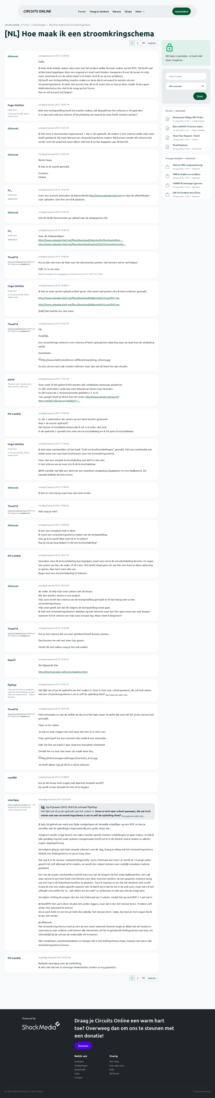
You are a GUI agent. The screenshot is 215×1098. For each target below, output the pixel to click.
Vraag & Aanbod (99, 11)
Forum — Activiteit (175, 110)
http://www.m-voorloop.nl (19, 804)
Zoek (200, 96)
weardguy (13, 799)
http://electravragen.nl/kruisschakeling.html (63, 671)
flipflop (12, 684)
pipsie (11, 379)
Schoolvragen (39, 24)
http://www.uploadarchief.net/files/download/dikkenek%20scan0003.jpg (78, 304)
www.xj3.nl (12, 198)
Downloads (79, 1069)
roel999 (12, 777)
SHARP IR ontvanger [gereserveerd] (191, 183)
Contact (78, 1077)
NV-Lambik (14, 413)
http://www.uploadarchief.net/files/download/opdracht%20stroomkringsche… (82, 244)
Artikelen (79, 1061)
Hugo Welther (16, 105)
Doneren (83, 1045)
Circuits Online (12, 24)
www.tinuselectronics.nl (18, 261)
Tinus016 (13, 257)
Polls (111, 1069)
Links (76, 1073)
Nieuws (117, 11)
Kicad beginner (180, 144)
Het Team (114, 1061)
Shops (128, 11)
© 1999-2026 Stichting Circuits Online (23, 1091)
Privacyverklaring (201, 1091)
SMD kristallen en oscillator (187, 174)
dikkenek (13, 56)
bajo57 (12, 659)
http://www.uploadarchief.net (105, 195)
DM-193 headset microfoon (186, 192)
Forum (82, 11)
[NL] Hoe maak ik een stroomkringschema (69, 24)
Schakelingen (81, 1065)
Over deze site (116, 1065)
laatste (152, 42)
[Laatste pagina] (143, 43)
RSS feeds (114, 1073)
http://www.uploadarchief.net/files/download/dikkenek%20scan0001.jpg (78, 297)
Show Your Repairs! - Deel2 (186, 135)
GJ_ (10, 190)
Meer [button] (138, 11)
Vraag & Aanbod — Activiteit (180, 158)
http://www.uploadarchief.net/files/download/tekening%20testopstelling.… (80, 240)
